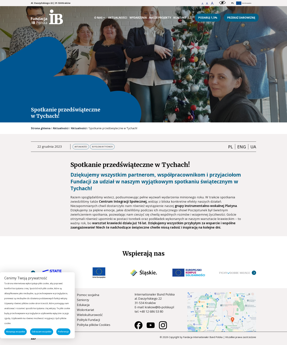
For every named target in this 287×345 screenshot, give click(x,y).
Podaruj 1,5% (207, 17)
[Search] (189, 17)
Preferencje (63, 331)
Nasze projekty (160, 17)
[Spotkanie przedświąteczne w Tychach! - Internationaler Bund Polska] (47, 23)
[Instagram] (163, 328)
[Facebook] (139, 328)
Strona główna (40, 128)
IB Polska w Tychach (102, 146)
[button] (203, 3)
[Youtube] (151, 328)
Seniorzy (83, 300)
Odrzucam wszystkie (41, 331)
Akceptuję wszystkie (15, 331)
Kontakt (180, 17)
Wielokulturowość (89, 315)
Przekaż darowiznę (241, 17)
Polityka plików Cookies (93, 325)
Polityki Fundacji (88, 320)
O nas (98, 17)
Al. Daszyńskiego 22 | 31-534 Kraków (50, 3)
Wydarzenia (138, 17)
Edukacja (83, 305)
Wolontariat (85, 310)
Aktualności (117, 17)
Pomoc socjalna (88, 295)
